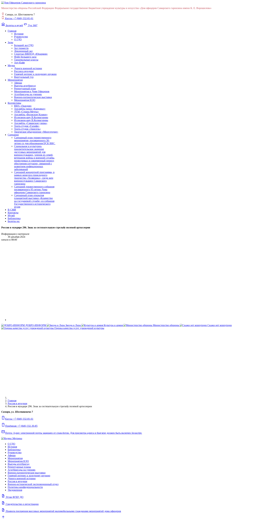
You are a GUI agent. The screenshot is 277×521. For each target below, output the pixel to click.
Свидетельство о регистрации (20, 504)
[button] (12, 30)
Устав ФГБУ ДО (12, 497)
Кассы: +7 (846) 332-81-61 (18, 18)
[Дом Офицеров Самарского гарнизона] (23, 2)
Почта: (71, 433)
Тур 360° (31, 25)
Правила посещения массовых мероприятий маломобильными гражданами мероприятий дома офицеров (61, 511)
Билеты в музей (12, 25)
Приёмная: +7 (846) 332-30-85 (19, 426)
